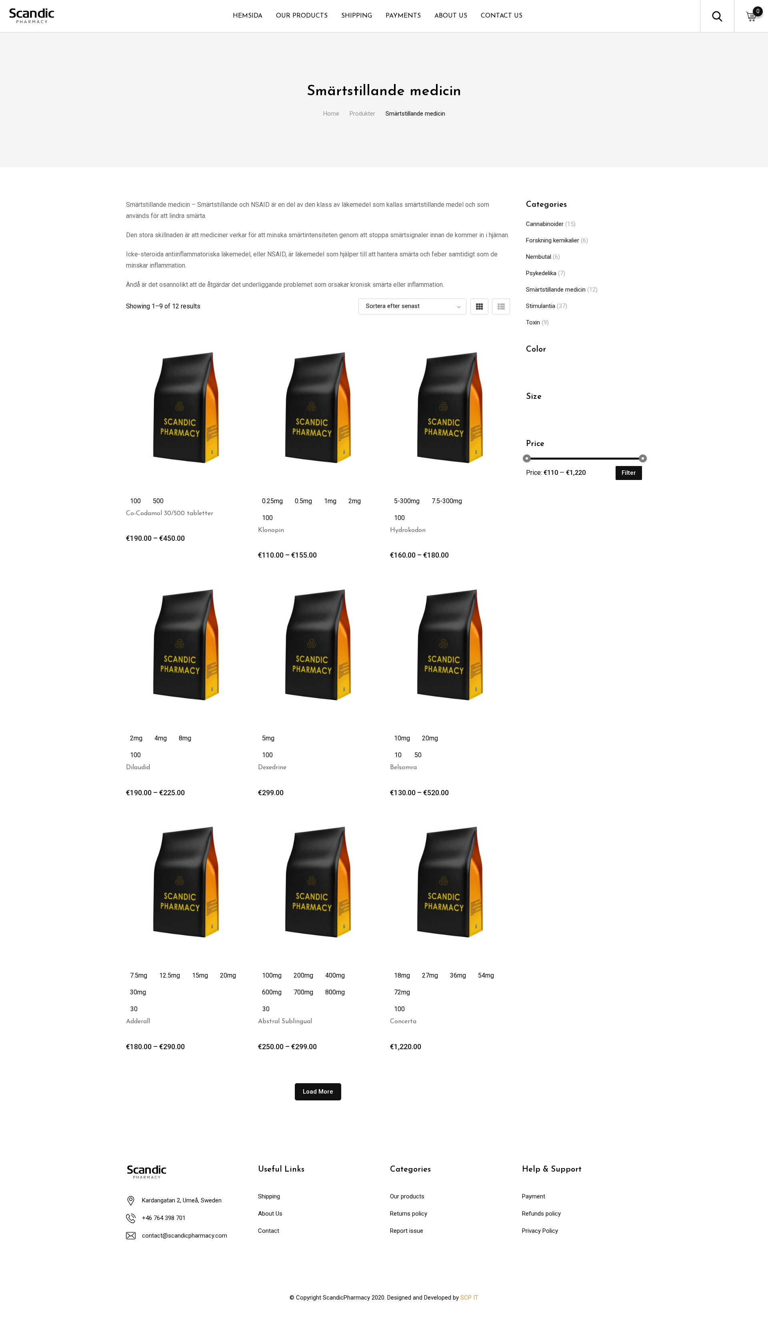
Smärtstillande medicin (556, 289)
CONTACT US (501, 16)
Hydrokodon (408, 530)
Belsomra (403, 767)
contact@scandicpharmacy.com (184, 1235)
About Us (270, 1213)
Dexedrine (272, 767)
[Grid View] (479, 306)
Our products (407, 1196)
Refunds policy (541, 1213)
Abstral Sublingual (285, 1021)
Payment (533, 1196)
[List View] (501, 306)
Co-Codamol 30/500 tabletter (169, 513)
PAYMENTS (403, 16)
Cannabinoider (545, 224)
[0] (751, 16)
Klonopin (271, 530)
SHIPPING (356, 16)
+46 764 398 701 (164, 1218)
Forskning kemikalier (552, 240)
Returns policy (408, 1213)
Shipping (269, 1196)
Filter (629, 472)
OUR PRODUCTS (302, 16)
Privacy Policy (540, 1230)
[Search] (717, 16)
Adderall (138, 1021)
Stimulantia (540, 306)
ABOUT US (450, 16)
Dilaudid (138, 767)
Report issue (406, 1230)
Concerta (403, 1021)
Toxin (533, 322)
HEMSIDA (247, 16)
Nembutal (538, 256)
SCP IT (469, 1297)
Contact (268, 1230)
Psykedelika (541, 273)
